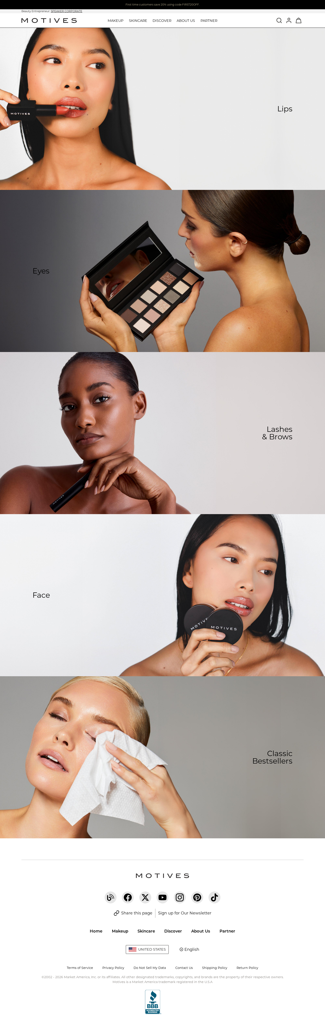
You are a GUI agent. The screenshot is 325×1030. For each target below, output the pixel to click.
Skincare (146, 931)
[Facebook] (128, 897)
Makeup (120, 931)
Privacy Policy (113, 968)
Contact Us (184, 968)
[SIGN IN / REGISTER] (289, 20)
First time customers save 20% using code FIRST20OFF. (163, 4)
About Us (200, 931)
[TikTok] (214, 897)
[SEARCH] (279, 20)
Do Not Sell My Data (150, 968)
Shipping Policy (214, 968)
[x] (145, 897)
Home (96, 931)
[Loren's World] (111, 897)
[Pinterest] (197, 897)
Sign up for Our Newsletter (184, 913)
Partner (209, 20)
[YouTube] (162, 897)
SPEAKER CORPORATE (66, 11)
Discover (173, 931)
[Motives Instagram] (180, 897)
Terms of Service (80, 968)
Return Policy (247, 968)
